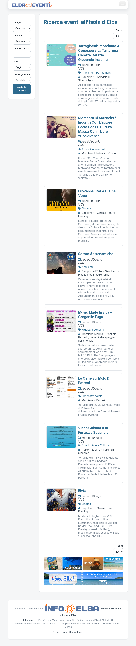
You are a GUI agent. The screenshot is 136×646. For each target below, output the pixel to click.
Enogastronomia (92, 396)
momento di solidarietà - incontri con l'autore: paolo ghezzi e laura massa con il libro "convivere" (98, 127)
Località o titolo (21, 48)
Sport (85, 445)
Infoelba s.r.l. (29, 620)
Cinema (86, 208)
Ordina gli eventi (22, 74)
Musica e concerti (93, 329)
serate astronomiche (95, 254)
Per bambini (103, 72)
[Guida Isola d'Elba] (83, 563)
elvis (82, 491)
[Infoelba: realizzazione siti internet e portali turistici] (72, 608)
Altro (105, 149)
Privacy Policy (60, 632)
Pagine (119, 30)
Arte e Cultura (91, 149)
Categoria (18, 22)
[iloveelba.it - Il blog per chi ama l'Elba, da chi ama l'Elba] (83, 578)
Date (15, 61)
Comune (17, 35)
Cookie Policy (76, 632)
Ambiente (88, 72)
